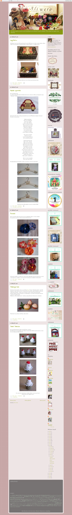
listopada (51, 448)
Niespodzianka (52, 500)
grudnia (51, 446)
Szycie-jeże (31, 501)
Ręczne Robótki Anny (50, 379)
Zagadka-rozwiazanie (12, 506)
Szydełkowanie (15, 319)
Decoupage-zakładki (58, 497)
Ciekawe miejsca (25, 495)
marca (51, 468)
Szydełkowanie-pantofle (22, 504)
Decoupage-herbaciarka (53, 495)
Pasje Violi (49, 367)
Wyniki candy (34, 505)
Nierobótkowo (47, 500)
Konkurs (20, 500)
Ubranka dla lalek (19, 505)
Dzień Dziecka (15, 326)
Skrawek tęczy (50, 394)
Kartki (21, 207)
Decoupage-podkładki (51, 496)
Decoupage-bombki (37, 495)
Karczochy (50, 499)
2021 (50, 433)
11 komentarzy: (20, 395)
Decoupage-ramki (58, 496)
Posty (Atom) (16, 402)
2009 (50, 477)
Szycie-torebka (45, 503)
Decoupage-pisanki (44, 496)
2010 (50, 476)
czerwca (51, 455)
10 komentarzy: (20, 82)
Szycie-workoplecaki (50, 503)
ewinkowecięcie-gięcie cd (50, 371)
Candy (20, 495)
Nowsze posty (13, 400)
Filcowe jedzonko (32, 499)
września (51, 451)
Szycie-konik (35, 501)
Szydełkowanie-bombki (15, 504)
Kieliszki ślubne (16, 500)
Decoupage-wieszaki (16, 207)
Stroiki (19, 501)
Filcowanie (14, 280)
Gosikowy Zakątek (49, 387)
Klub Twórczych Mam (50, 410)
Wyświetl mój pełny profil (52, 46)
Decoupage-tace (41, 497)
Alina (54, 38)
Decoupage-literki (13, 496)
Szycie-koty (39, 501)
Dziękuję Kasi (14, 287)
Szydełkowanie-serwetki (30, 504)
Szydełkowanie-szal (37, 504)
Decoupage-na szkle (28, 496)
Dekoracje (12, 499)
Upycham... (13, 40)
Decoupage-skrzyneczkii (28, 497)
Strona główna (28, 400)
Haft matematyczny (45, 499)
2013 (50, 445)
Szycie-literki (59, 501)
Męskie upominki (15, 90)
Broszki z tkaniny (15, 495)
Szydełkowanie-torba (43, 504)
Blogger (49, 511)
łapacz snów (38, 500)
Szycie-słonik (29, 503)
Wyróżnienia (38, 505)
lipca (51, 454)
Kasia (28, 289)
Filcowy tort (37, 499)
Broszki (12, 214)
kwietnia (51, 466)
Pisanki (60, 500)
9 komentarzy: (20, 205)
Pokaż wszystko (52, 426)
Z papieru (48, 505)
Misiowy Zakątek (49, 402)
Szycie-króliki (44, 501)
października (52, 449)
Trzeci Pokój (50, 417)
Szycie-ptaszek (20, 503)
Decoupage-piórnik (37, 496)
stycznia (51, 471)
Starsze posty (42, 400)
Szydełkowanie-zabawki (52, 504)
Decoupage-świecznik (35, 497)
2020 (50, 434)
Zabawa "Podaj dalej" (54, 505)
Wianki (24, 505)
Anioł (10, 495)
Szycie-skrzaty (24, 503)
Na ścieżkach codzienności (50, 425)
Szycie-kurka (49, 501)
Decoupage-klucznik (59, 495)
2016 (50, 440)
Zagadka (60, 505)
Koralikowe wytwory (26, 500)
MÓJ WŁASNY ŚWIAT (50, 360)
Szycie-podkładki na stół (13, 503)
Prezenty (11, 501)
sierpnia (51, 452)
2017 (50, 439)
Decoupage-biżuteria (31, 495)
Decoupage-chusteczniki (45, 495)
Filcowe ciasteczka (25, 499)
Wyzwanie (43, 505)
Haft (40, 499)
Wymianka (28, 505)
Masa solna (42, 500)
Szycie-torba (40, 503)
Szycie (22, 501)
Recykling (15, 501)
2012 (50, 473)
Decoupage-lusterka (20, 496)
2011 (50, 474)
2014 (50, 443)
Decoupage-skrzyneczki (16, 84)
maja (51, 465)
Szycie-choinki (27, 501)
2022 (50, 431)
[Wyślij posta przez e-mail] (24, 82)
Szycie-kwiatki (54, 501)
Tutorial (14, 505)
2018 (50, 437)
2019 (50, 436)
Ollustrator (37, 511)
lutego (51, 469)
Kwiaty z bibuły (34, 500)
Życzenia (17, 506)
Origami (57, 500)
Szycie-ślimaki (34, 503)
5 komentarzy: (20, 279)
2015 (50, 442)
